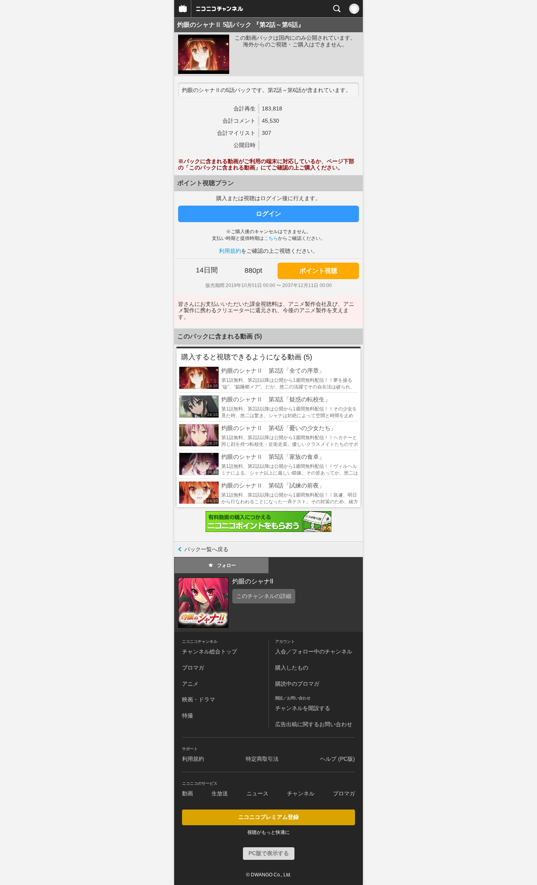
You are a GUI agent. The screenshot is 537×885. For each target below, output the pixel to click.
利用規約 (230, 251)
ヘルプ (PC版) (337, 759)
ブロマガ (193, 667)
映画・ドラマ (198, 699)
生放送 (219, 793)
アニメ (190, 684)
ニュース (257, 793)
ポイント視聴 (318, 270)
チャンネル (300, 793)
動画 (187, 793)
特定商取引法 (262, 759)
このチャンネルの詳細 (263, 596)
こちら (271, 238)
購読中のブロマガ (297, 684)
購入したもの (291, 667)
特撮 (187, 715)
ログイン (268, 213)
